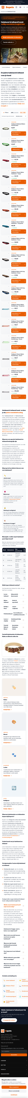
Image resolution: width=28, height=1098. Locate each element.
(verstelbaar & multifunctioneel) (14, 613)
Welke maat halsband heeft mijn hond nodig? (12, 905)
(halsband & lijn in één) (12, 620)
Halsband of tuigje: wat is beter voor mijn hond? (12, 930)
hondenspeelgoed (7, 837)
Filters (6, 112)
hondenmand (14, 835)
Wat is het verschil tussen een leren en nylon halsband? (12, 937)
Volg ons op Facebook (7, 1042)
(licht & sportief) (11, 601)
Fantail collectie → (8, 42)
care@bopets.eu (15, 1039)
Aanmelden (14, 1054)
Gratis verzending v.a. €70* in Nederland (14, 1)
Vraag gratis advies (9, 1020)
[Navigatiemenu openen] (16, 7)
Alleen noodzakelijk (14, 1091)
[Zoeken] (24, 7)
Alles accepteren (14, 1087)
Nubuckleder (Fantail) (14, 499)
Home (2, 11)
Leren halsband (6, 67)
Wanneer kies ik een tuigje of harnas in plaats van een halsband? (12, 965)
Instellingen (14, 1094)
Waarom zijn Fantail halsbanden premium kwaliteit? (10, 945)
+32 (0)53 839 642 (5, 1039)
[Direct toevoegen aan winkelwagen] (24, 149)
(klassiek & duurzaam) (11, 595)
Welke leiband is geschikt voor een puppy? (12, 958)
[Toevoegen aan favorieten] (9, 122)
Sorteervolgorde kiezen (8, 116)
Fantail (16, 660)
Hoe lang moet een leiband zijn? (12, 952)
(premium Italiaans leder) (11, 627)
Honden (6, 11)
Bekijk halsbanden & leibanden (12, 37)
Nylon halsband (16, 67)
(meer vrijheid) (11, 607)
